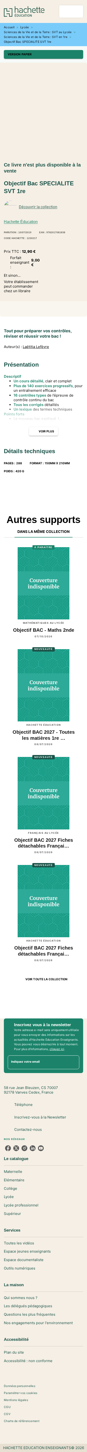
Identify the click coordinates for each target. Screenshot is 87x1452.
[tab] (43, 531)
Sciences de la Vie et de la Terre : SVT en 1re (35, 37)
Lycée (24, 27)
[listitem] (8, 1148)
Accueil (9, 27)
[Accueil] (24, 11)
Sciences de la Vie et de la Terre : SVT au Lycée (38, 32)
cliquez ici (57, 1049)
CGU (7, 1407)
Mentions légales (16, 1400)
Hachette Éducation (21, 222)
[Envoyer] (73, 1062)
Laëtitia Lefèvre (36, 347)
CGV (7, 1414)
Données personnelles (19, 1386)
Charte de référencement (21, 1421)
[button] (43, 54)
